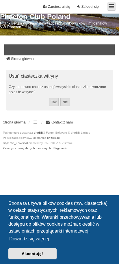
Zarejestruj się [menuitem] (59, 7)
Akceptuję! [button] (32, 253)
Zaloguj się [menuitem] (90, 7)
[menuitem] (59, 122)
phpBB (38, 132)
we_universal (19, 143)
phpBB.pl (53, 137)
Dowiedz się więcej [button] (29, 238)
